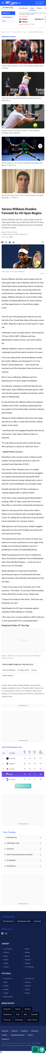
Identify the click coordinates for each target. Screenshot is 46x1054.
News (32, 8)
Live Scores (8, 949)
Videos (6, 960)
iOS (11, 696)
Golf (18, 1014)
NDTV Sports (35, 688)
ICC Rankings (11, 860)
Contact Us (5, 1039)
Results (27, 952)
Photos (39, 8)
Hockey (27, 1009)
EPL (4, 21)
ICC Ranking (29, 967)
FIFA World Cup (12, 837)
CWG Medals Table (13, 843)
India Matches (8, 17)
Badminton (8, 1014)
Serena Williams (9, 670)
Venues (6, 967)
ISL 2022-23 (8, 978)
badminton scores (14, 688)
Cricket (14, 685)
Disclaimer (34, 1031)
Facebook (9, 691)
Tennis (34, 670)
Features (28, 960)
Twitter (27, 691)
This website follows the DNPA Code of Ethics (17, 1043)
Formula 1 (7, 1009)
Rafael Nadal (8, 675)
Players (27, 963)
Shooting (7, 1020)
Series (27, 949)
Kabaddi (34, 1014)
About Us (15, 1031)
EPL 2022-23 (29, 978)
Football (21, 685)
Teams (6, 963)
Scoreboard (23, 8)
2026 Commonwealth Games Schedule (20, 854)
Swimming (19, 1020)
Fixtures (6, 952)
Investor (4, 1035)
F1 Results (25, 688)
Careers (30, 1035)
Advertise (5, 1031)
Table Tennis (32, 1020)
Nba (25, 1014)
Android (4, 696)
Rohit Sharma (11, 866)
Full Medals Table (23, 786)
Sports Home (6, 32)
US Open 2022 (8, 8)
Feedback (24, 1031)
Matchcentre (8, 997)
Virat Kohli (10, 849)
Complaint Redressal (17, 1035)
